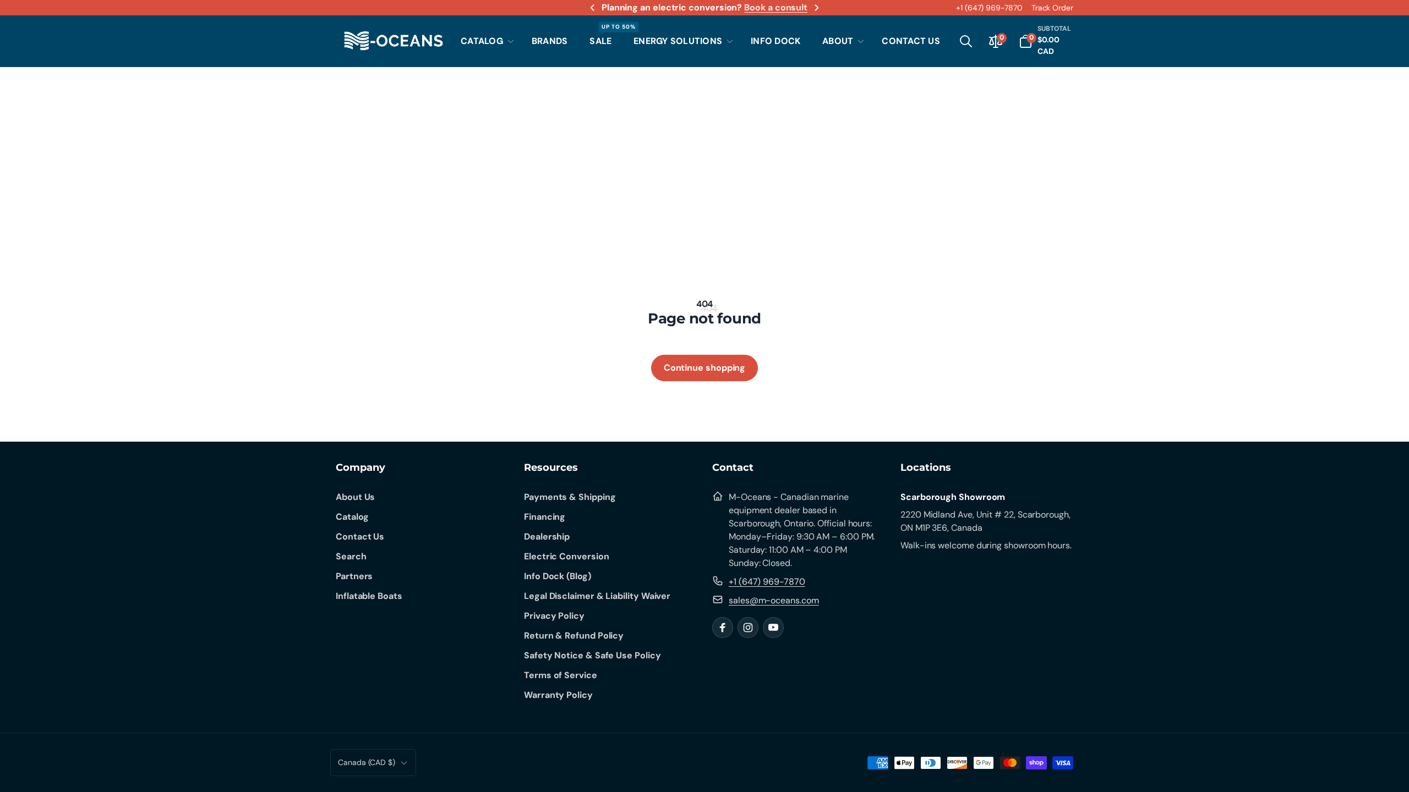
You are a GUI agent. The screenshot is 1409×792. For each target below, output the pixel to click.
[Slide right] (816, 7)
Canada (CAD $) (366, 762)
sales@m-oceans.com (774, 600)
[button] (485, 41)
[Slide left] (592, 7)
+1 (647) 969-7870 (989, 8)
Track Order (1052, 8)
